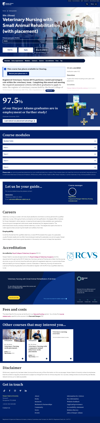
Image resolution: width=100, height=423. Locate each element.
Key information (73, 399)
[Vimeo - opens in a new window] (20, 390)
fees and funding (39, 314)
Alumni (69, 0)
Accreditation (50, 61)
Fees (57, 61)
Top (61, 61)
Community (39, 407)
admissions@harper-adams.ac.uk (19, 199)
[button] (87, 4)
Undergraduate (13, 11)
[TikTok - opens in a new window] (4, 390)
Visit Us (10, 50)
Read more (49, 91)
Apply (26, 50)
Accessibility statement (75, 407)
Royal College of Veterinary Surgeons (24, 253)
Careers (41, 61)
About (37, 396)
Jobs (94, 0)
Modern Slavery (72, 410)
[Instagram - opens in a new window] (15, 390)
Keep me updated (41, 50)
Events (37, 413)
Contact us (6, 408)
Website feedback (73, 402)
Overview (7, 61)
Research (38, 402)
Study (37, 399)
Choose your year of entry (11, 38)
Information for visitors (75, 396)
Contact (86, 0)
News (37, 410)
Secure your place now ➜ (18, 73)
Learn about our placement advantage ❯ (19, 121)
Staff (82, 0)
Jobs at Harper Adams (75, 413)
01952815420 (80, 196)
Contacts (34, 61)
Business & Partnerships (43, 404)
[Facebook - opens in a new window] (9, 390)
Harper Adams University (10, 396)
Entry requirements (17, 61)
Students (76, 0)
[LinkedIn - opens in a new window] (25, 390)
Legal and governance (75, 404)
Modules (27, 61)
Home (4, 11)
